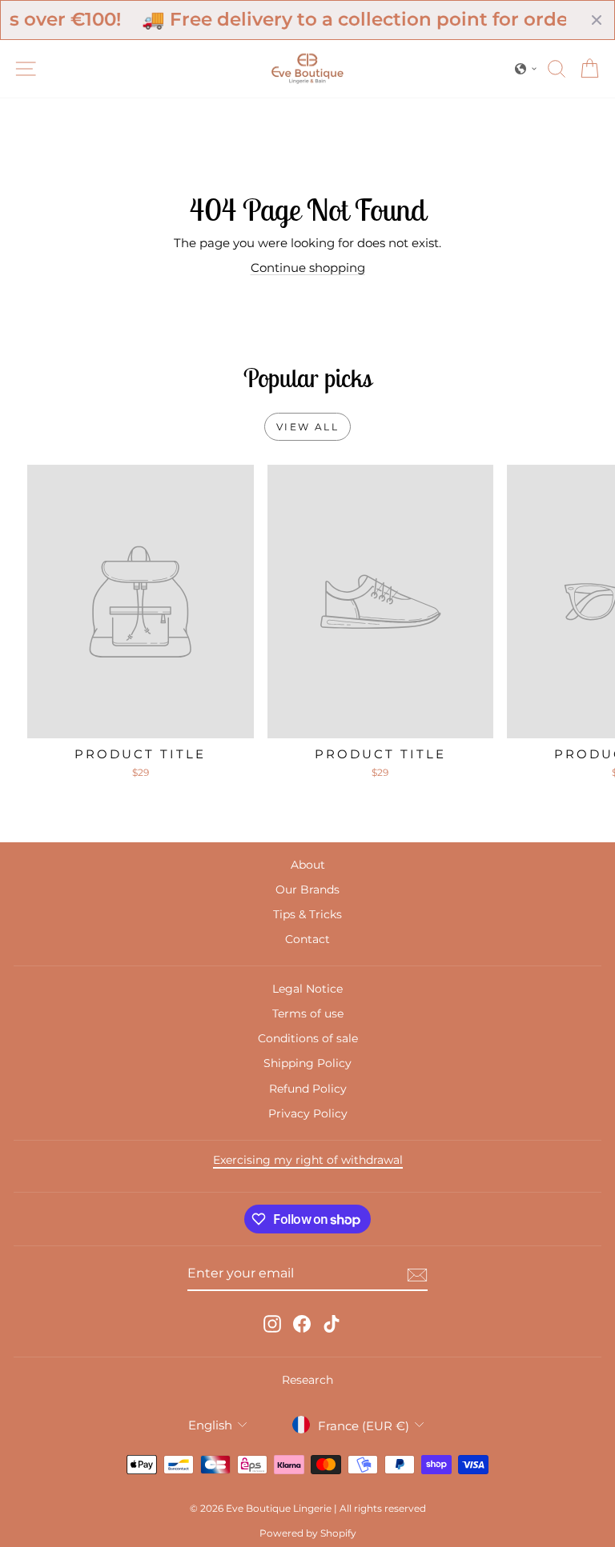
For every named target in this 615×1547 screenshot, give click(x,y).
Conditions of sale (308, 1038)
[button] (526, 69)
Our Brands (307, 889)
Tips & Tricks (307, 914)
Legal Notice (307, 988)
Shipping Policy (307, 1063)
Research (307, 1380)
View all (307, 427)
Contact (307, 939)
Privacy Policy (308, 1113)
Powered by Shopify (307, 1533)
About (308, 864)
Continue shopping (308, 267)
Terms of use (308, 1013)
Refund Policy (308, 1088)
